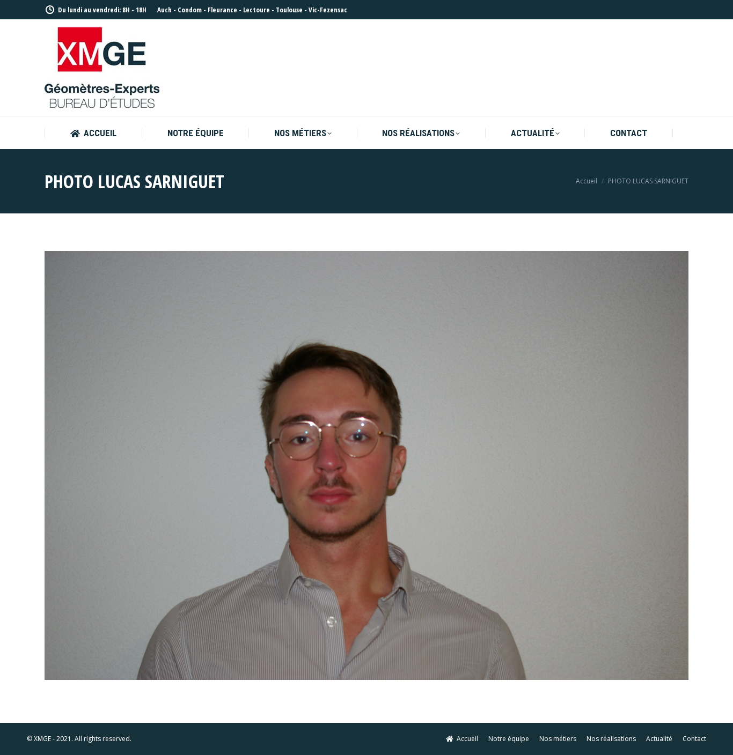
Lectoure (256, 9)
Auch (164, 9)
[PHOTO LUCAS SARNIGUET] (366, 465)
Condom (190, 9)
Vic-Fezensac (328, 9)
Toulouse (289, 9)
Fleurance (222, 9)
